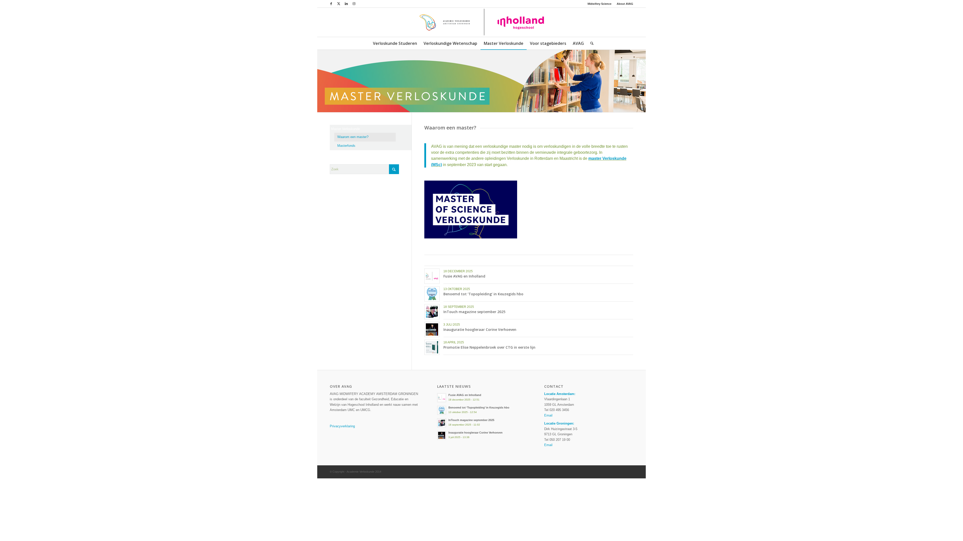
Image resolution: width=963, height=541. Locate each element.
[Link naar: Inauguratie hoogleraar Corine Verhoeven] (432, 329)
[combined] (481, 22)
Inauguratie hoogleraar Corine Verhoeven (479, 329)
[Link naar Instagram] (354, 4)
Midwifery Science (599, 3)
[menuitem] (599, 4)
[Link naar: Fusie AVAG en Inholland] (432, 276)
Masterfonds (346, 146)
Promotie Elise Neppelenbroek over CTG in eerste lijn (489, 347)
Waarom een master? (352, 137)
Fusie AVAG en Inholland (464, 276)
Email (548, 415)
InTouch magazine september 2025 (474, 311)
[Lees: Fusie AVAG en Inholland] (441, 397)
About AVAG (625, 3)
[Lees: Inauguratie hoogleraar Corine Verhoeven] (441, 435)
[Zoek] (590, 43)
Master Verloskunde (345, 129)
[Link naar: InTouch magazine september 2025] (432, 312)
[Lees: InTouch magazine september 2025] (441, 422)
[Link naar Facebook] (331, 4)
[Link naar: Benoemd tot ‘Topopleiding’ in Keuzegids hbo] (432, 294)
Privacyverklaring (342, 426)
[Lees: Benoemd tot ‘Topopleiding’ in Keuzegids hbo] (441, 410)
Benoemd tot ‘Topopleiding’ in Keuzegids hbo (483, 294)
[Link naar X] (338, 4)
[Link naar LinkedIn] (346, 4)
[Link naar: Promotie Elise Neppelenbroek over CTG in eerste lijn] (432, 347)
